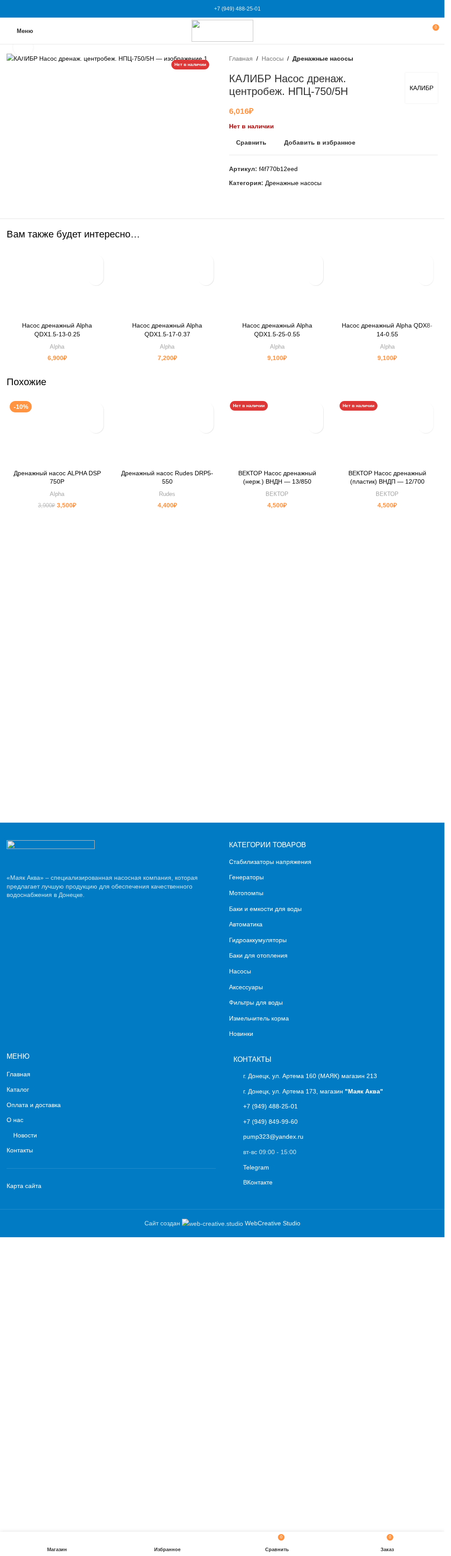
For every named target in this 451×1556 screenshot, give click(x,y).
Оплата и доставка (34, 1399)
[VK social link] (189, 9)
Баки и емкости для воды (265, 1202)
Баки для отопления (258, 1250)
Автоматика (245, 1218)
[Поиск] (416, 31)
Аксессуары (246, 1281)
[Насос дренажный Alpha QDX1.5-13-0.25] (57, 283)
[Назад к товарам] (422, 58)
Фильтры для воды (256, 1297)
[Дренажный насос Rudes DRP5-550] (167, 431)
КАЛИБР (421, 87)
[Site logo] (222, 30)
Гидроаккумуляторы (258, 1234)
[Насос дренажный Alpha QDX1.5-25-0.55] (277, 283)
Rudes (167, 494)
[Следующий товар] (432, 58)
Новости (25, 1429)
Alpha (57, 346)
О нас (15, 1414)
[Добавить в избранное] (96, 262)
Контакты (20, 1444)
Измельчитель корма (259, 1312)
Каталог (18, 1383)
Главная (241, 58)
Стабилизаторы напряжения (270, 1155)
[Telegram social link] (200, 9)
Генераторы (246, 1171)
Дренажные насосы (322, 58)
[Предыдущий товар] (411, 58)
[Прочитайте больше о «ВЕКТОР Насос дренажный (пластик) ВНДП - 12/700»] (425, 425)
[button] (96, 277)
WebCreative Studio (272, 1517)
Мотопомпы (246, 1187)
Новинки (241, 1328)
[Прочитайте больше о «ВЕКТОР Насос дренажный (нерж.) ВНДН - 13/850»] (315, 425)
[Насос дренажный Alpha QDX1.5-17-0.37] (167, 283)
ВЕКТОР (277, 494)
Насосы (273, 58)
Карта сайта (24, 1479)
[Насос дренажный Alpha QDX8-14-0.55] (387, 283)
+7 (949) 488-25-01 (237, 9)
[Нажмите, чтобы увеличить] (23, 47)
